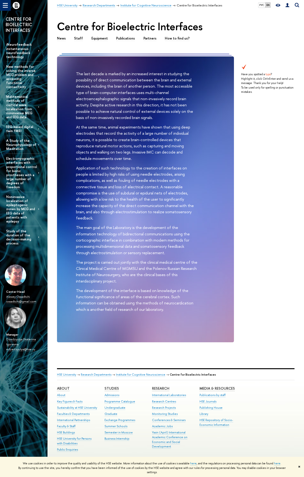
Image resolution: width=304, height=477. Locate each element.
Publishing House (211, 408)
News (61, 38)
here (193, 463)
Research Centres (164, 401)
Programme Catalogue (119, 401)
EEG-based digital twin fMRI (19, 128)
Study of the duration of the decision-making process (18, 237)
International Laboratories (169, 395)
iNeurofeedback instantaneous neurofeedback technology (19, 50)
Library (204, 414)
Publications (125, 38)
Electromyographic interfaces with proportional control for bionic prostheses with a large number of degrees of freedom (21, 172)
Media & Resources (217, 388)
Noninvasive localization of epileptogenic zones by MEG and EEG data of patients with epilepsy (20, 209)
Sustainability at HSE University (77, 408)
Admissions (111, 395)
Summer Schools (115, 426)
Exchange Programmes (119, 420)
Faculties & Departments (73, 414)
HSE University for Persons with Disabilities (74, 441)
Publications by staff (213, 395)
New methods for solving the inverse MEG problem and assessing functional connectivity (21, 76)
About (63, 388)
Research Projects (164, 408)
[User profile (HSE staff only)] (287, 5)
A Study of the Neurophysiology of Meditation (21, 144)
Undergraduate (114, 408)
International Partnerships (73, 420)
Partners (150, 38)
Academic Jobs (162, 426)
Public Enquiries (67, 449)
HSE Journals (208, 401)
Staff (78, 38)
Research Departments (96, 375)
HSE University (66, 375)
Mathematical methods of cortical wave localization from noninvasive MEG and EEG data (19, 106)
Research (160, 388)
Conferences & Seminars (168, 420)
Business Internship (116, 439)
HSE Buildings (66, 432)
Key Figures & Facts (69, 401)
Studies (111, 388)
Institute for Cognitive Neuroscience (140, 375)
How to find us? (177, 38)
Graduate (110, 414)
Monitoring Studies (165, 414)
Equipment (99, 38)
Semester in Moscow (118, 432)
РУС (261, 5)
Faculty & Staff (66, 426)
